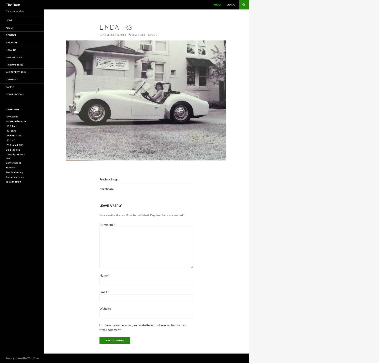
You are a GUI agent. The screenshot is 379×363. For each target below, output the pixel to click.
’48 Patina (11, 50)
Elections (10, 167)
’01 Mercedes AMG (16, 72)
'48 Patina (11, 130)
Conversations (14, 94)
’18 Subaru (12, 79)
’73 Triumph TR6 (14, 64)
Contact (232, 4)
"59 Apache (12, 116)
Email (104, 292)
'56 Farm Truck (14, 135)
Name (104, 275)
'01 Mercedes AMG (16, 121)
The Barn (13, 5)
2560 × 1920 (138, 34)
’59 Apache (11, 42)
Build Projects (13, 149)
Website (105, 308)
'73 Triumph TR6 (14, 145)
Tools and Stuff (13, 181)
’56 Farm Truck (14, 57)
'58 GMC (10, 140)
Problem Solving (14, 172)
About (217, 4)
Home (9, 20)
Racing (10, 87)
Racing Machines (14, 176)
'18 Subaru (11, 126)
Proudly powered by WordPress (22, 358)
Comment (107, 224)
